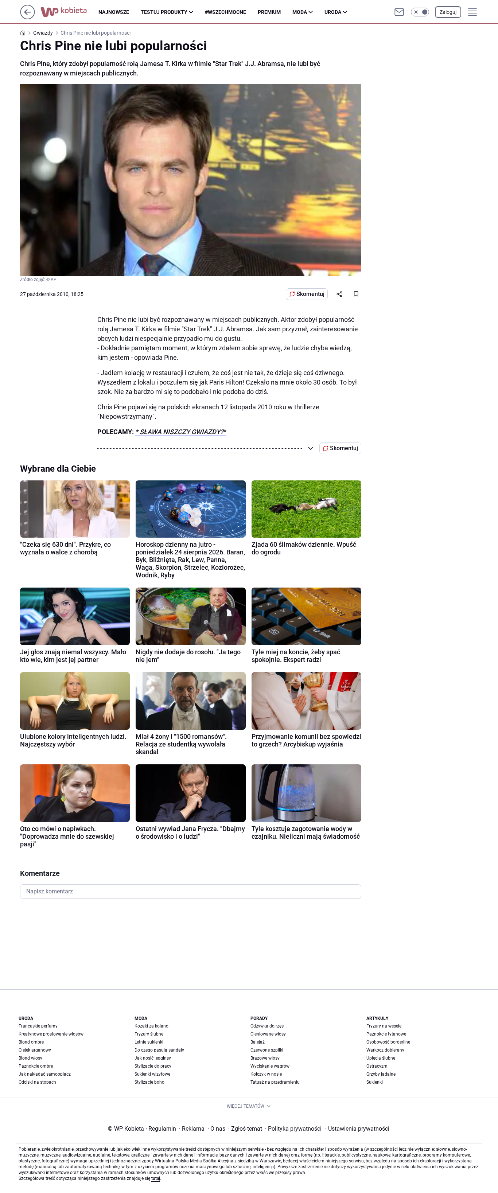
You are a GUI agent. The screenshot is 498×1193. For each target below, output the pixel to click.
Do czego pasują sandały (159, 1050)
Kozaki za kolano (151, 1026)
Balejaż (257, 1042)
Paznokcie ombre (36, 1066)
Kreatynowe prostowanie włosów (51, 1034)
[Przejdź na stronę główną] (27, 17)
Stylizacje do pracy (153, 1066)
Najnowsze (113, 12)
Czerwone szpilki (266, 1050)
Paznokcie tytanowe (386, 1034)
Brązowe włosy (265, 1058)
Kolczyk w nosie (266, 1074)
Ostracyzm (377, 1066)
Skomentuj (310, 294)
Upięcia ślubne (380, 1058)
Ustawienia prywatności (357, 1128)
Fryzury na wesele (383, 1026)
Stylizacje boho (149, 1082)
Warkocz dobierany (385, 1050)
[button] (420, 12)
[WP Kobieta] (69, 12)
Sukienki (374, 1082)
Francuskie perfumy (38, 1026)
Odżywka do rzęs (267, 1026)
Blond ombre (31, 1042)
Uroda (332, 12)
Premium (269, 12)
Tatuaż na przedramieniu (275, 1082)
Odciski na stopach (37, 1082)
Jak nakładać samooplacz (45, 1074)
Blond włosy (30, 1058)
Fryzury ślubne (149, 1034)
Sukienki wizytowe (152, 1074)
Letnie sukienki (149, 1042)
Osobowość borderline (388, 1042)
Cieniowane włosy (268, 1034)
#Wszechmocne (225, 12)
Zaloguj (448, 12)
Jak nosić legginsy (153, 1058)
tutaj (155, 1178)
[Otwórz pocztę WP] (399, 12)
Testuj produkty (164, 12)
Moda (299, 12)
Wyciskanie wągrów (269, 1066)
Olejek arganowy (35, 1050)
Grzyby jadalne (381, 1074)
